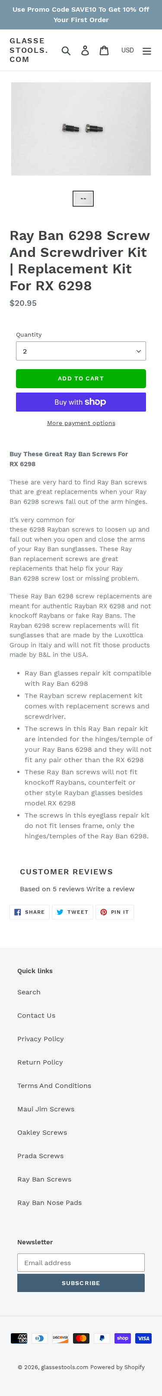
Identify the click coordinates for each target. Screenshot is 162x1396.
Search (29, 992)
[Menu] (146, 50)
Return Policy (40, 1062)
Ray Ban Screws (44, 1179)
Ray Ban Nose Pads (49, 1202)
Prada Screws (40, 1156)
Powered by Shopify (117, 1367)
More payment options (81, 422)
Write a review (110, 889)
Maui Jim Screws (45, 1109)
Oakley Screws (42, 1132)
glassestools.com (29, 50)
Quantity (28, 334)
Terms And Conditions (54, 1085)
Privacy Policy (40, 1039)
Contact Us (36, 1015)
